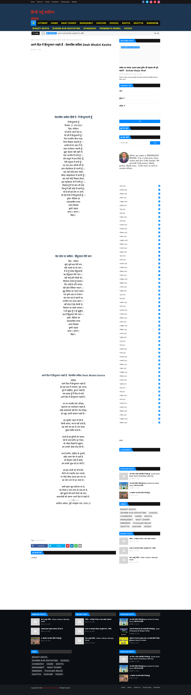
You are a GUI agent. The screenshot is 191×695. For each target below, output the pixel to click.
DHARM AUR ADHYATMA (133, 512)
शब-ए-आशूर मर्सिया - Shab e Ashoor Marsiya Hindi (143, 558)
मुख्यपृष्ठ (33, 40)
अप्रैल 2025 (140, 217)
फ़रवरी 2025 (140, 225)
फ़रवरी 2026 (140, 190)
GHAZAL (153, 512)
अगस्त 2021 (140, 380)
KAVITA (148, 516)
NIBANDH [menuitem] (152, 23)
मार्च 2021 (140, 399)
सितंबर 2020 (140, 423)
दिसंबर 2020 (140, 411)
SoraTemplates (43, 692)
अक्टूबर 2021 (140, 372)
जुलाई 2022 (140, 337)
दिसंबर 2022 (140, 318)
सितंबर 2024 (140, 244)
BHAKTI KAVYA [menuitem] (40, 28)
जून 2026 (140, 186)
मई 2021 (140, 392)
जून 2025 (140, 209)
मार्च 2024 (140, 260)
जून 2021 (140, 388)
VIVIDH (147, 526)
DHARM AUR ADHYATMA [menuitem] (66, 28)
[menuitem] (33, 23)
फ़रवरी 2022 (140, 357)
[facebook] (143, 1)
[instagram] (151, 1)
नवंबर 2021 (140, 368)
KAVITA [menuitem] (126, 23)
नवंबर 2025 (140, 198)
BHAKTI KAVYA (40, 40)
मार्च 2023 (140, 306)
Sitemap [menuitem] (43, 23)
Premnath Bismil (142, 523)
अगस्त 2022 (140, 333)
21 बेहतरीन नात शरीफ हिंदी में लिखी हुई (139, 493)
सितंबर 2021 (140, 376)
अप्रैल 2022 (140, 349)
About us (40, 2)
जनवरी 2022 (140, 361)
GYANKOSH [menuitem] (89, 28)
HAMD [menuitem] (54, 23)
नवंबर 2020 (140, 415)
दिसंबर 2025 (140, 194)
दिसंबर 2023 (140, 271)
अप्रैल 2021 (140, 395)
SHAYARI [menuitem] (101, 23)
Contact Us (137, 687)
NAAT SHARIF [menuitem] (68, 23)
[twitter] (147, 1)
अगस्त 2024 (140, 248)
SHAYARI (136, 526)
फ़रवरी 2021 (140, 403)
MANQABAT (126, 519)
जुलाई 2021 (140, 384)
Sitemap (74, 2)
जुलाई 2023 (140, 291)
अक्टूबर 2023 (140, 279)
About (129, 687)
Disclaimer (55, 2)
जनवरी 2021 (140, 407)
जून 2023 (140, 295)
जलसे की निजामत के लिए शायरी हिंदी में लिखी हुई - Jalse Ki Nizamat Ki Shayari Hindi (144, 630)
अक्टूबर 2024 (140, 240)
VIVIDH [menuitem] (128, 28)
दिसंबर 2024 (140, 233)
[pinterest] (155, 1)
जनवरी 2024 (140, 267)
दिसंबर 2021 (140, 364)
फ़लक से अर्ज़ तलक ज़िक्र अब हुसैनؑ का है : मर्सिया (71, 33)
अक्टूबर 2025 (140, 202)
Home (33, 2)
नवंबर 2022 (140, 322)
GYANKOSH (126, 516)
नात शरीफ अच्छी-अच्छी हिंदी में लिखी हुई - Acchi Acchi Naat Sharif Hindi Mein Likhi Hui (144, 475)
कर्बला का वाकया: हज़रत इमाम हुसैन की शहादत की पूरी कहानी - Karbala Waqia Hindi (138, 69)
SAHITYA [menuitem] (138, 23)
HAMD (138, 516)
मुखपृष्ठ (121, 440)
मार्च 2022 (140, 353)
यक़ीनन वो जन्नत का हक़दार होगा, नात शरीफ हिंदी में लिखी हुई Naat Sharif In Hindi (144, 639)
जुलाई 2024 (140, 252)
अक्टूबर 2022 (140, 326)
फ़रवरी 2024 (140, 264)
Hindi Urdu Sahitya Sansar (50, 688)
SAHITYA (124, 526)
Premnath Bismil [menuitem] (110, 28)
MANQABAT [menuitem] (86, 23)
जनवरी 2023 (140, 314)
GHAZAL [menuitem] (114, 23)
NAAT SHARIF (143, 519)
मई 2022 (140, 345)
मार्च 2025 (140, 221)
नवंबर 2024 (140, 236)
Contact (47, 2)
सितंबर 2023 (140, 283)
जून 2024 (140, 256)
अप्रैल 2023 (140, 302)
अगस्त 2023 (140, 287)
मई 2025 (140, 213)
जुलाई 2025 (140, 205)
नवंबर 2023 (140, 275)
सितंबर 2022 (140, 330)
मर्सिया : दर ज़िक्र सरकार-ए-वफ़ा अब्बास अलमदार (142, 539)
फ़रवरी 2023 (140, 310)
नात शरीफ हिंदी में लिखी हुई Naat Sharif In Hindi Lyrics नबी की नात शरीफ (144, 484)
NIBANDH (125, 523)
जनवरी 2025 (140, 229)
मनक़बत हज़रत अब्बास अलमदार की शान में (52, 629)
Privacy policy (65, 2)
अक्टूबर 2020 (140, 419)
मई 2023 (140, 299)
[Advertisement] (73, 82)
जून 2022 (140, 341)
